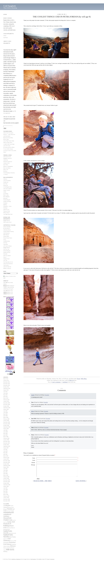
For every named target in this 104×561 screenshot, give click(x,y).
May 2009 (5, 414)
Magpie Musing (6, 247)
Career (12, 505)
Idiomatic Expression (7, 161)
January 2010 (6, 401)
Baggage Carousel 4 (7, 158)
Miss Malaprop (6, 196)
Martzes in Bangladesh (8, 166)
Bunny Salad (6, 139)
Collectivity (5, 160)
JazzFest (14, 520)
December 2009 (6, 402)
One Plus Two (6, 249)
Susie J (5, 257)
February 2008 (6, 438)
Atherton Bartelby (7, 226)
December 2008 (6, 422)
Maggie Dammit (6, 220)
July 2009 (5, 411)
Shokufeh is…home (7, 206)
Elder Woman (6, 234)
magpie (32, 395)
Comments (52, 559)
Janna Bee (5, 244)
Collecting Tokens (7, 229)
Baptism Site (10, 290)
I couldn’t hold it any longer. (9, 144)
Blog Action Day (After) (8, 137)
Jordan (9, 522)
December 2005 (6, 480)
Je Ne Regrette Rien (7, 187)
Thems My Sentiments (8, 263)
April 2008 (5, 435)
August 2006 (6, 467)
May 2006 (5, 471)
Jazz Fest (5, 522)
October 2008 (6, 425)
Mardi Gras (9, 527)
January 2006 (6, 478)
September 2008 (6, 427)
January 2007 (6, 459)
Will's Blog (84, 378)
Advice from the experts (8, 132)
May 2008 (5, 433)
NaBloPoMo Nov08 (8, 536)
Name (33, 458)
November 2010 (6, 385)
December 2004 (6, 499)
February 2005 (6, 496)
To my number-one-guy (8, 148)
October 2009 (6, 406)
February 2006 (6, 476)
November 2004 (6, 500)
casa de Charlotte (7, 180)
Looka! (4, 191)
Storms (5, 547)
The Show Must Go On (8, 262)
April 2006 (5, 473)
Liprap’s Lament (6, 190)
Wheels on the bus (7, 268)
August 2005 (6, 486)
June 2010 (5, 393)
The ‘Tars (5, 260)
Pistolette (5, 203)
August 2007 (6, 447)
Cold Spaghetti (9, 6)
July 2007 (5, 449)
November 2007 (6, 443)
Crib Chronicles (6, 233)
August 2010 (6, 390)
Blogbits (7, 505)
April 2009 (5, 415)
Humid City (5, 185)
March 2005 (5, 494)
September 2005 (6, 484)
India (10, 520)
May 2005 (5, 491)
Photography (6, 542)
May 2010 (5, 394)
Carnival (5, 507)
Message (33, 464)
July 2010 (5, 391)
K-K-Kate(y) (7, 525)
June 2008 (5, 431)
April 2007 (5, 454)
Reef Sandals (33, 559)
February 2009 (6, 419)
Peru (11, 540)
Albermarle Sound (7, 156)
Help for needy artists (7, 142)
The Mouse (11, 547)
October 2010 (6, 386)
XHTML (40, 559)
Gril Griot (5, 242)
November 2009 (6, 404)
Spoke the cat (6, 209)
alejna (32, 411)
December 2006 (6, 460)
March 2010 (5, 398)
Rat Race (5, 171)
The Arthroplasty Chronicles (9, 172)
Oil (7, 538)
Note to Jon (5, 169)
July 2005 (5, 488)
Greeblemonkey (6, 241)
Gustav (12, 510)
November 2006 (6, 462)
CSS (43, 559)
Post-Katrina (7, 544)
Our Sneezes (7, 539)
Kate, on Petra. (81, 480)
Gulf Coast (8, 510)
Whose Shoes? (6, 212)
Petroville (5, 254)
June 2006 (5, 470)
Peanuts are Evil (6, 252)
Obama (4, 538)
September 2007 (6, 446)
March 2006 (5, 475)
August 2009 (6, 409)
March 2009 (5, 417)
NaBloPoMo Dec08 (7, 532)
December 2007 (6, 441)
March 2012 (5, 378)
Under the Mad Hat (7, 266)
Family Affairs (6, 236)
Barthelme (18, 559)
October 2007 (6, 444)
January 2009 (6, 420)
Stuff (8, 547)
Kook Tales (5, 164)
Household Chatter (7, 519)
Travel (78, 378)
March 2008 (5, 436)
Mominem (5, 198)
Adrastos (5, 179)
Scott (25, 559)
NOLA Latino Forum (7, 222)
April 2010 (5, 396)
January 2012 (6, 380)
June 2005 (5, 489)
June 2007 (5, 451)
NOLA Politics (12, 537)
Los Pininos (5, 193)
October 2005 (6, 483)
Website (33, 462)
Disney (9, 507)
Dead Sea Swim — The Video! (43, 480)
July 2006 (5, 468)
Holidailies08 (8, 512)
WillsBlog (5, 551)
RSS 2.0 (71, 380)
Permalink (47, 395)
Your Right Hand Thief (7, 214)
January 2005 (6, 497)
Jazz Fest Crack (6, 145)
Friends (9, 509)
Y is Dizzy (5, 174)
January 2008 (6, 439)
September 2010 (6, 388)
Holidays (6, 516)
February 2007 (6, 457)
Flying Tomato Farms (7, 238)
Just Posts (5, 37)
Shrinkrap (5, 207)
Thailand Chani (6, 258)
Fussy (4, 239)
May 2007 (5, 452)
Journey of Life (6, 163)
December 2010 (6, 383)
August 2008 (6, 428)
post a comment (56, 382)
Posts (48, 559)
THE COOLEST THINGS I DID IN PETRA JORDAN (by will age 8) (8, 287)
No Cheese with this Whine (8, 147)
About (4, 35)
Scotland (8, 546)
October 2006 (6, 464)
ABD (4, 505)
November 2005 (6, 481)
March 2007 (5, 455)
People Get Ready (7, 201)
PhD (15, 540)
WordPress (14, 559)
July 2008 (5, 430)
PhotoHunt (12, 542)
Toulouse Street (6, 211)
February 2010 (6, 399)
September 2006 (6, 465)
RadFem (5, 204)
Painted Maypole (6, 199)
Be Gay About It (6, 228)
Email (33, 460)
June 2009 (5, 412)
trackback (65, 382)
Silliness (13, 546)
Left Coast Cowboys (7, 188)
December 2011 (6, 382)
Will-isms (10, 549)
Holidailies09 (7, 514)
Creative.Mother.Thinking (8, 231)
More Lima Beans (7, 168)
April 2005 (5, 492)
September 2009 (6, 407)
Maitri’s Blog (5, 195)
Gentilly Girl (5, 182)
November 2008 (6, 423)
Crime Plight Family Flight (8, 140)
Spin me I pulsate (7, 255)
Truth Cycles (6, 265)
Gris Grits (5, 183)
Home (5, 14)
